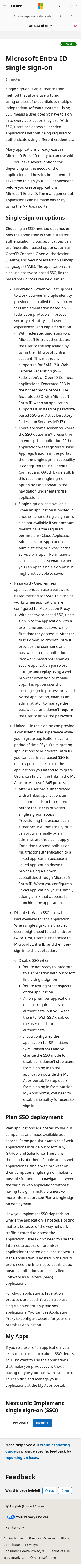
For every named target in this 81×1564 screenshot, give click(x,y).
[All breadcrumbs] (9, 16)
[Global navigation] (4, 6)
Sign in (72, 6)
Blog (64, 1538)
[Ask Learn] (75, 25)
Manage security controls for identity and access (38, 16)
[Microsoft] (40, 6)
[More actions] (72, 16)
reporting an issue (21, 1457)
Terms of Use (60, 1551)
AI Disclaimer (14, 1538)
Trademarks (12, 1557)
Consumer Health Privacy (22, 1551)
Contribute (12, 1545)
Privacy (30, 1545)
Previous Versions (42, 1538)
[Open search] (60, 6)
